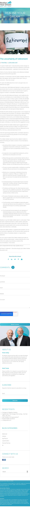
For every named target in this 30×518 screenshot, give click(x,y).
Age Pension (5, 438)
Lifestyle (4, 436)
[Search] (27, 471)
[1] (23, 76)
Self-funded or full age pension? (10, 417)
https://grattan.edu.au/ (18, 245)
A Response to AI (6, 420)
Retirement (4, 434)
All (2, 445)
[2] (8, 136)
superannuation (5, 440)
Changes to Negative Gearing (9, 412)
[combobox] (14, 471)
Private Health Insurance (8, 418)
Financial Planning (6, 443)
